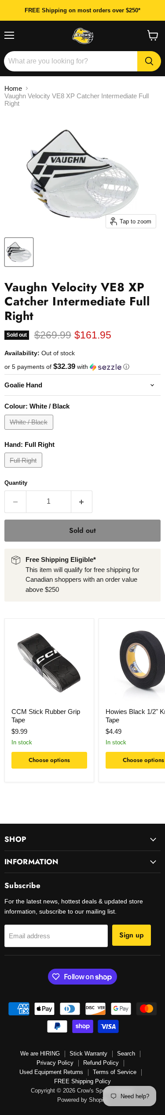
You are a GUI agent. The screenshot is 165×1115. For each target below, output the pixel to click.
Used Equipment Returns (51, 1072)
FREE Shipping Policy (82, 1081)
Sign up (131, 935)
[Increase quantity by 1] (82, 502)
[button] (82, 367)
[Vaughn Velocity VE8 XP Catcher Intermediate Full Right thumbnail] (19, 252)
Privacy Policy (55, 1062)
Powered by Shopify (82, 1099)
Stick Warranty (88, 1053)
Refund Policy (101, 1062)
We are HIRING (40, 1053)
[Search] (149, 61)
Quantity (15, 482)
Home (13, 88)
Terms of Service (114, 1072)
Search (126, 1053)
